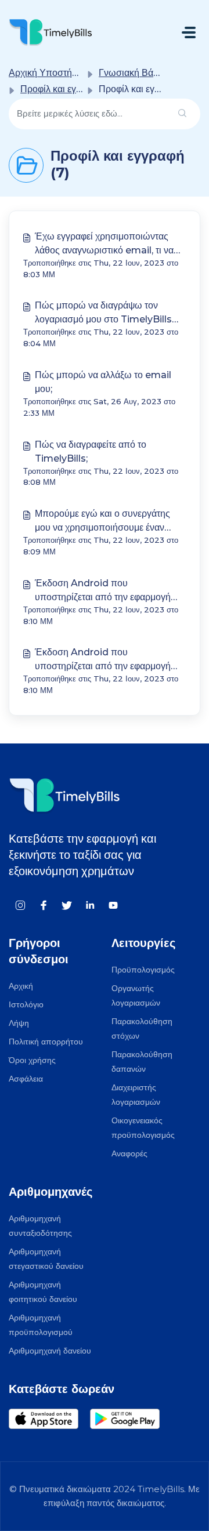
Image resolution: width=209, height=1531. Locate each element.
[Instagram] (20, 904)
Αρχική (21, 986)
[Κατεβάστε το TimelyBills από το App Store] (49, 1419)
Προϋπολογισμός (143, 969)
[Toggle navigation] (188, 32)
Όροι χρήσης (32, 1060)
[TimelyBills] (50, 32)
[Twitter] (66, 904)
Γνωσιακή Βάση (131, 72)
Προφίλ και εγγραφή (61, 89)
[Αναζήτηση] (182, 114)
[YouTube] (113, 904)
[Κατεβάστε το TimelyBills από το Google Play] (130, 1419)
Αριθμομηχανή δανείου (50, 1350)
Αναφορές (129, 1153)
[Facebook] (43, 904)
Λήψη (19, 1023)
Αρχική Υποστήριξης (51, 72)
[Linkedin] (90, 904)
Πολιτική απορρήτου (46, 1041)
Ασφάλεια (26, 1078)
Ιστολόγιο (26, 1004)
